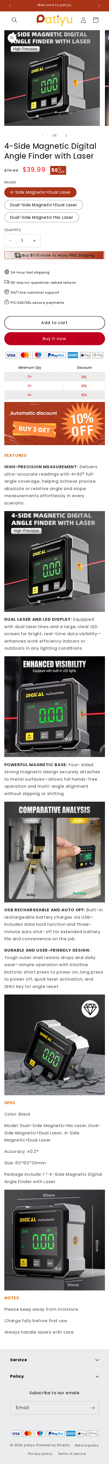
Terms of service (72, 1454)
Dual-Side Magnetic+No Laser (42, 217)
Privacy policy (40, 1454)
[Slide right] (66, 135)
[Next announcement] (99, 5)
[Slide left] (42, 135)
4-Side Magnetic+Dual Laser (40, 192)
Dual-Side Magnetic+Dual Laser (43, 205)
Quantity (12, 229)
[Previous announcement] (9, 5)
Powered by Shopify (53, 1445)
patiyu (29, 1445)
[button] (14, 20)
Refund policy (87, 1445)
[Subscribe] (92, 1408)
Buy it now (54, 339)
